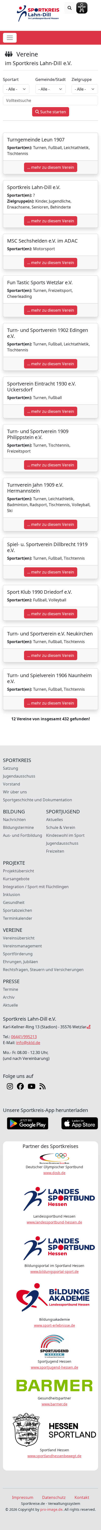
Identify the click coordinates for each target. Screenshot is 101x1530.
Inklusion (11, 894)
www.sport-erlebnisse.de (54, 1325)
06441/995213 (24, 1036)
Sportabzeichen (17, 910)
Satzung (10, 768)
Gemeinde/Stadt (50, 79)
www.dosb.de (54, 1172)
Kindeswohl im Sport (65, 835)
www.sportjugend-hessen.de (54, 1367)
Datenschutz (54, 1497)
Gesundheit (14, 902)
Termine (10, 989)
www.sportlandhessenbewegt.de (54, 1456)
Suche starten (52, 112)
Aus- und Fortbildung (22, 835)
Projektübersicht (18, 871)
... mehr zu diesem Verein (50, 167)
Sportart (11, 79)
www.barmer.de (54, 1404)
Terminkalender (17, 918)
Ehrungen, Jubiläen (20, 961)
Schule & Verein (60, 827)
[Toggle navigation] (10, 38)
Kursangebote (16, 878)
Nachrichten (14, 819)
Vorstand (11, 784)
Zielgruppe (82, 79)
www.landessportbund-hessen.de (54, 1222)
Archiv (8, 997)
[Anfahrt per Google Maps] (88, 1027)
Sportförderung (18, 953)
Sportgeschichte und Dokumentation (37, 800)
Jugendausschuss (19, 776)
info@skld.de (28, 1042)
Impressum (22, 1497)
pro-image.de (51, 1509)
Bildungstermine (18, 827)
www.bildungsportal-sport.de (54, 1271)
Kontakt (82, 1497)
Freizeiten (55, 851)
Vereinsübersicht (19, 938)
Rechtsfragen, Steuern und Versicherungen (43, 969)
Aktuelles (54, 819)
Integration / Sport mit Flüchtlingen (36, 886)
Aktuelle (10, 1005)
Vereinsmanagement (22, 946)
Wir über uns (15, 792)
